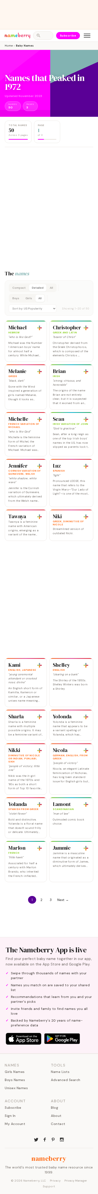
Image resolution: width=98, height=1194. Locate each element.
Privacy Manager (75, 1181)
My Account (15, 1124)
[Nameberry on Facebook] (44, 1139)
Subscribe (68, 35)
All (51, 288)
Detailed (38, 288)
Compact (19, 288)
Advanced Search (65, 1080)
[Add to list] (39, 328)
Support (49, 1186)
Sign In (10, 1116)
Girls (28, 298)
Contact (58, 1124)
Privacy (55, 1181)
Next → (63, 900)
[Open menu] (87, 35)
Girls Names (15, 1072)
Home (9, 45)
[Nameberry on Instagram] (61, 1139)
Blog (54, 1107)
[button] (49, 298)
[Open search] (43, 35)
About (56, 1116)
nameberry (49, 1158)
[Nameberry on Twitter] (36, 1139)
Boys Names (15, 1080)
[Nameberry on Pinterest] (53, 1139)
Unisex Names (16, 1088)
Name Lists (60, 1072)
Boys (15, 298)
